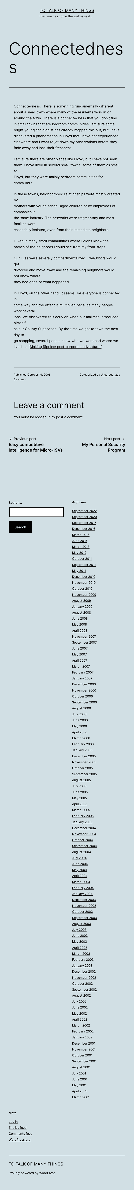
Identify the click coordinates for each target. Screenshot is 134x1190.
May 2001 (79, 1085)
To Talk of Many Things (67, 10)
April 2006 (79, 732)
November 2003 (84, 906)
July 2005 (79, 786)
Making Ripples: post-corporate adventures (65, 347)
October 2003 (82, 911)
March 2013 (81, 547)
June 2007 (80, 648)
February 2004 (83, 888)
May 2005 (79, 798)
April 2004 (79, 876)
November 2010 (84, 582)
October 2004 (82, 840)
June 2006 (80, 720)
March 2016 (81, 535)
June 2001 (79, 1079)
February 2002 (83, 1031)
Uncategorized (110, 374)
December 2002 (84, 971)
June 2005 (80, 792)
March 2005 (81, 810)
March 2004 (81, 882)
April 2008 (79, 630)
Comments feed (20, 1133)
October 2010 (82, 588)
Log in (13, 1121)
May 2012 (79, 552)
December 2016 (83, 529)
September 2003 (84, 918)
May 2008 (79, 624)
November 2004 (84, 834)
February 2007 (83, 672)
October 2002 (82, 983)
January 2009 (82, 606)
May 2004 (79, 870)
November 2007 (84, 636)
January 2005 (82, 822)
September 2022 (84, 511)
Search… (15, 502)
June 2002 (80, 1007)
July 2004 (79, 858)
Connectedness (27, 106)
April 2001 (79, 1091)
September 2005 (84, 774)
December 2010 (83, 576)
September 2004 (84, 846)
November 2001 (84, 1049)
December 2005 (84, 756)
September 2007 (84, 642)
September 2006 (84, 702)
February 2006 (83, 744)
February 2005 (83, 816)
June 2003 (80, 935)
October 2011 (82, 558)
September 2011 (84, 565)
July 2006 (79, 714)
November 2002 (84, 977)
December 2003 (84, 900)
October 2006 (82, 696)
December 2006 (84, 684)
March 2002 (81, 1025)
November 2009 (84, 594)
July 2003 (79, 929)
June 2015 (79, 541)
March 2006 (81, 738)
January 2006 (82, 750)
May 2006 (79, 726)
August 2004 (81, 852)
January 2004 (82, 894)
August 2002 (81, 995)
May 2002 (79, 1013)
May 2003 (79, 941)
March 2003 (81, 953)
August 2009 (81, 600)
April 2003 (79, 948)
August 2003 (81, 924)
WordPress (47, 1173)
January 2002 (82, 1037)
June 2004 (80, 864)
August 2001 (81, 1067)
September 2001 (84, 1061)
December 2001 (83, 1043)
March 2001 (81, 1097)
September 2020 (84, 517)
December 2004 (84, 828)
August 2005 (81, 780)
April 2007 (79, 660)
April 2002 (79, 1019)
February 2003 (83, 959)
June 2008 (80, 618)
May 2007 (79, 654)
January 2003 (82, 965)
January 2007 (82, 678)
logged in (43, 417)
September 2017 (84, 523)
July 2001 (79, 1073)
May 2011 (79, 571)
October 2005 (82, 768)
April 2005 (79, 804)
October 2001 (82, 1055)
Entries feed (18, 1127)
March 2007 (81, 666)
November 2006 (84, 690)
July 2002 (79, 1001)
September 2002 (84, 989)
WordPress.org (20, 1139)
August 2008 (81, 612)
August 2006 (81, 708)
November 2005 (84, 762)
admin (22, 379)
